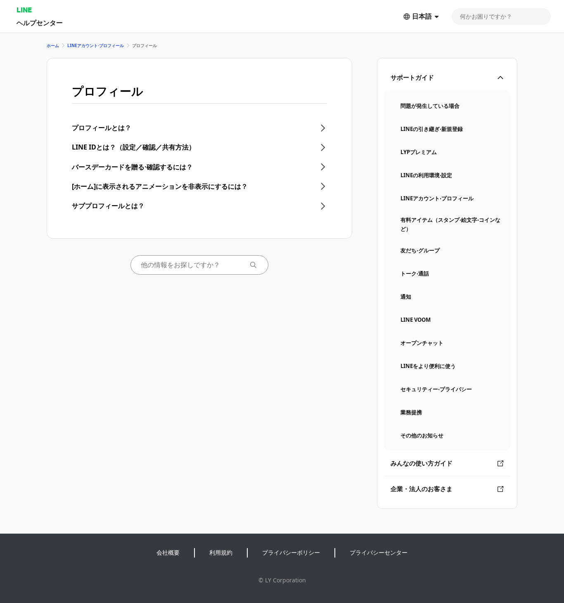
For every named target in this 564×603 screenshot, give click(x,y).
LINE (24, 9)
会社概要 (168, 552)
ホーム (53, 45)
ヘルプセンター (40, 22)
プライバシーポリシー (291, 552)
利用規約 (220, 552)
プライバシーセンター (379, 552)
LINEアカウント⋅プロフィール (95, 45)
